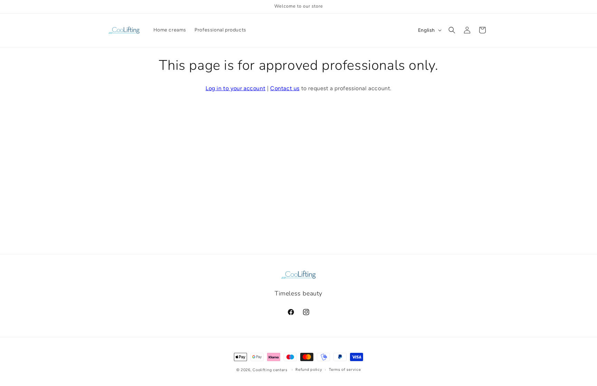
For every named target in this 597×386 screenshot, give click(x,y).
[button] (451, 30)
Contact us (285, 88)
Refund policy (308, 369)
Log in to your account (235, 88)
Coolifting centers (270, 370)
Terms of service (345, 369)
